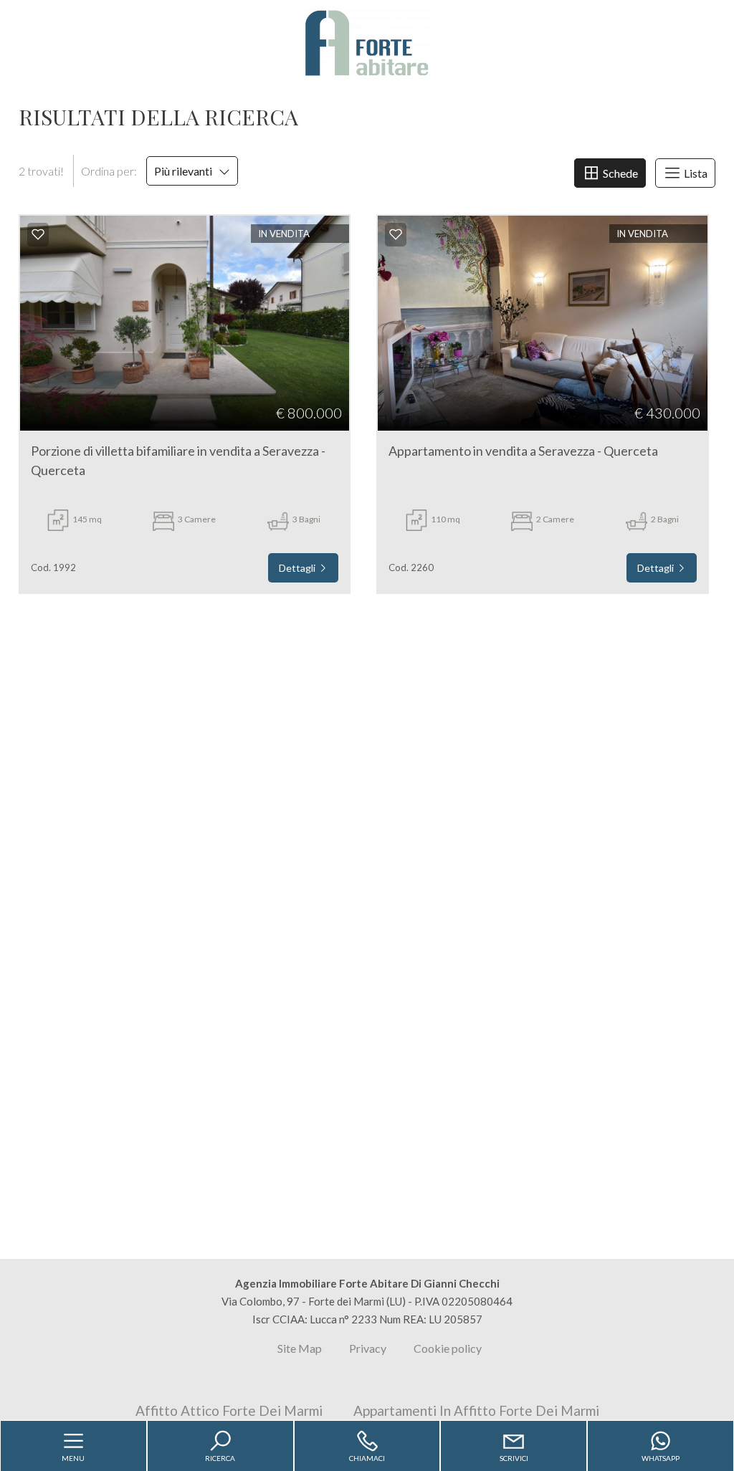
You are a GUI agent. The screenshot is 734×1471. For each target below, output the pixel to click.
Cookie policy (448, 1348)
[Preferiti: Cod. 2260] (396, 234)
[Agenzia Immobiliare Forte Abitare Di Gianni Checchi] (367, 41)
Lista (694, 173)
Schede (619, 173)
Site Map (299, 1348)
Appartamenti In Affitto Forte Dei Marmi (476, 1410)
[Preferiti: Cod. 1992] (38, 234)
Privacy (367, 1348)
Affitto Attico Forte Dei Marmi (229, 1410)
